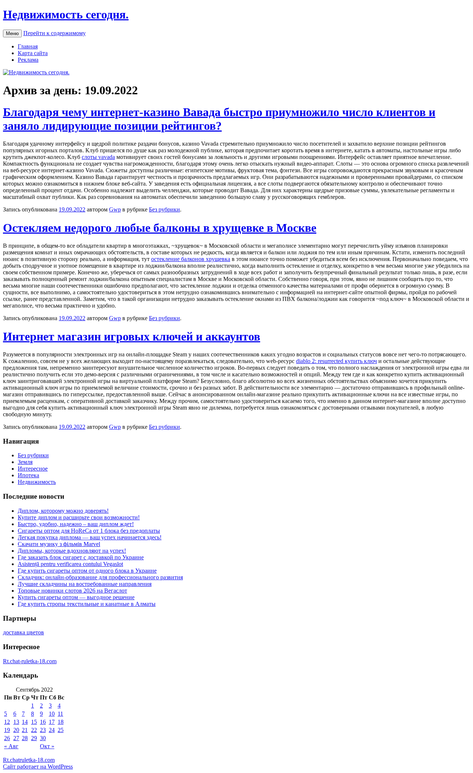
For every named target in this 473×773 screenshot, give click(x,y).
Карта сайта (33, 53)
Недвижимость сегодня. (66, 14)
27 (16, 738)
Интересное (33, 468)
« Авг (11, 746)
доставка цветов (23, 632)
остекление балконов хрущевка (190, 259)
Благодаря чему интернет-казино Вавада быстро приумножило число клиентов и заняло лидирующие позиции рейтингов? (219, 118)
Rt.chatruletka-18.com (29, 760)
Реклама (28, 60)
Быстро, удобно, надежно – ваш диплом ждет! (76, 524)
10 (52, 714)
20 (16, 730)
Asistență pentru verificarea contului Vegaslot (70, 564)
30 (43, 738)
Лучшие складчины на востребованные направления (85, 584)
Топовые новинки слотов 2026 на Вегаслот (72, 590)
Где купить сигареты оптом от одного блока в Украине (87, 570)
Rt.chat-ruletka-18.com (30, 661)
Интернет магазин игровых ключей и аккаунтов (131, 336)
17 (52, 722)
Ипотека (28, 475)
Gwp (115, 209)
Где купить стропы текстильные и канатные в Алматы (87, 604)
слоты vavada (98, 157)
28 (25, 738)
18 (61, 722)
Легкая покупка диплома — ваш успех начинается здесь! (89, 537)
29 (34, 738)
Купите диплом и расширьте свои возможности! (79, 517)
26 (7, 738)
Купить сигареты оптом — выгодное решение (76, 597)
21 (25, 730)
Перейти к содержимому (54, 33)
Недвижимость (37, 482)
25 (61, 730)
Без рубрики (164, 209)
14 (25, 722)
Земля (25, 462)
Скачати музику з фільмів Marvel (59, 544)
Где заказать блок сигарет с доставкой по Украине (81, 557)
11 (60, 714)
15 (34, 722)
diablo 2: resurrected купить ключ (336, 361)
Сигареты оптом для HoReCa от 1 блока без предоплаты (89, 531)
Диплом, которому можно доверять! (63, 511)
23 (43, 730)
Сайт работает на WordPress (38, 766)
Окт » (47, 746)
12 (7, 722)
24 (52, 730)
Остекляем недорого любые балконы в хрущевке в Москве (159, 227)
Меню (12, 33)
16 (43, 722)
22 (34, 730)
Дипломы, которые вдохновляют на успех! (72, 550)
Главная (28, 46)
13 (16, 722)
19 (7, 730)
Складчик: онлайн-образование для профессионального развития (100, 577)
